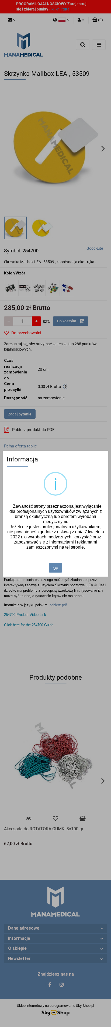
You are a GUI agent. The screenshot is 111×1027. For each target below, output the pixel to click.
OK (55, 568)
